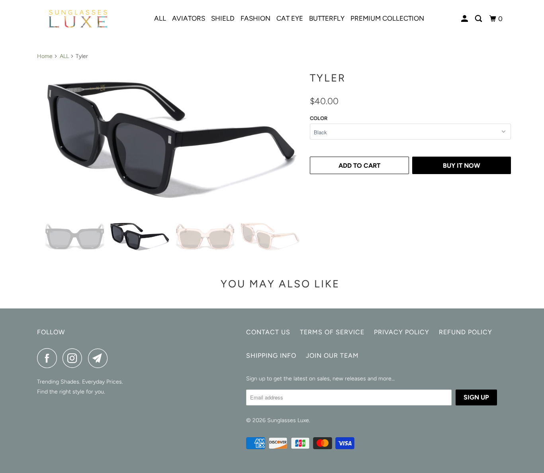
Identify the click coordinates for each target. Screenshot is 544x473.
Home (45, 56)
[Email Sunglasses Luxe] (100, 358)
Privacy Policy (401, 332)
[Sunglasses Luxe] (78, 19)
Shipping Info (271, 355)
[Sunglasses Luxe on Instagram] (74, 358)
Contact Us (268, 332)
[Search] (479, 19)
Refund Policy (465, 332)
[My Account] (465, 19)
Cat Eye (289, 18)
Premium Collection (387, 18)
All (160, 18)
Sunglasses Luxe (288, 420)
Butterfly (326, 18)
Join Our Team (332, 355)
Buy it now (461, 165)
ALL (64, 56)
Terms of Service (332, 332)
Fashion (255, 18)
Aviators (188, 18)
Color (318, 118)
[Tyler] (171, 139)
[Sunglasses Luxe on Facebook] (49, 358)
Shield (223, 18)
